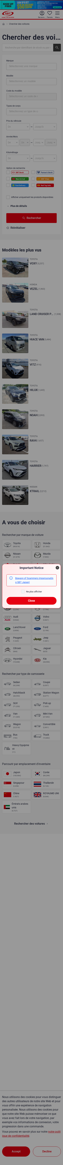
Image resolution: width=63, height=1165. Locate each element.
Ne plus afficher (34, 591)
